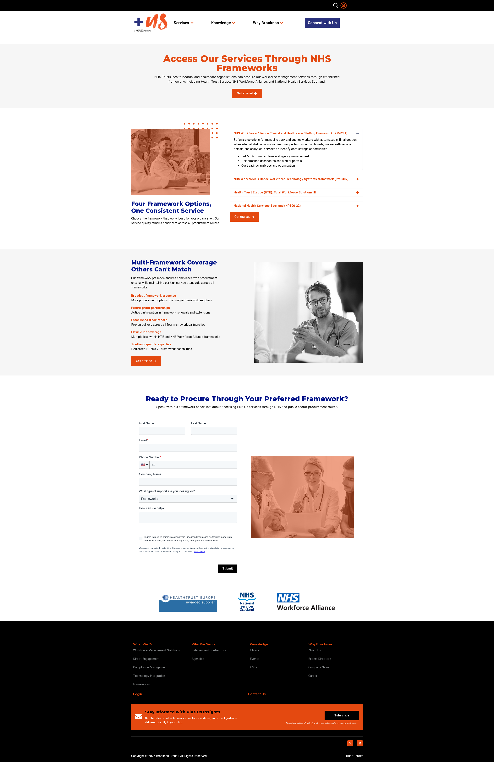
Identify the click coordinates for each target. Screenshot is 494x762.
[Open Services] (192, 23)
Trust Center (354, 756)
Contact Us (257, 694)
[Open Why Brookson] (282, 23)
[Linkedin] (360, 743)
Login (137, 694)
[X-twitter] (350, 743)
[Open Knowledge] (234, 23)
